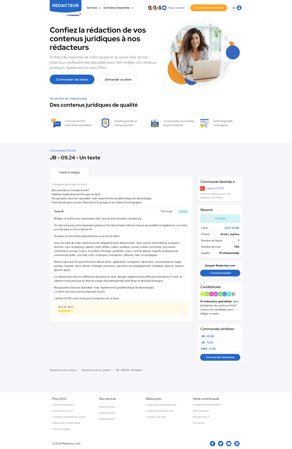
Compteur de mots (156, 416)
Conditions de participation (207, 404)
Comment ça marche (63, 404)
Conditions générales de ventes (68, 416)
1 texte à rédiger (69, 172)
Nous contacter (201, 410)
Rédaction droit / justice (96, 370)
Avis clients (198, 422)
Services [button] (92, 7)
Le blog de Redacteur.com (160, 410)
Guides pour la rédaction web (161, 404)
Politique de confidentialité (66, 422)
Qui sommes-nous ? (62, 410)
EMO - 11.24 (208, 349)
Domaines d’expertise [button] (117, 7)
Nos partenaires (201, 416)
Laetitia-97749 (215, 188)
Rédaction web (107, 418)
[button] (236, 7)
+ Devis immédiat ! (220, 273)
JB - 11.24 (207, 342)
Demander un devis (118, 79)
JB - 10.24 (207, 336)
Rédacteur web (107, 406)
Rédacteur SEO (107, 412)
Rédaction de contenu (63, 370)
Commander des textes (72, 79)
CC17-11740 (232, 228)
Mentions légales (61, 429)
